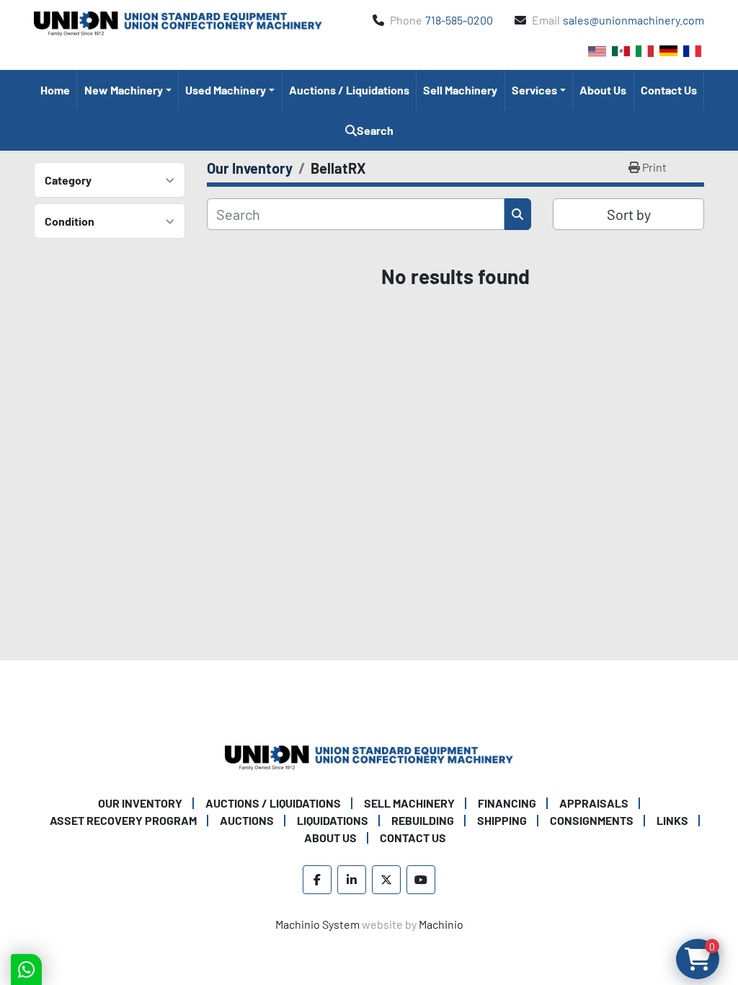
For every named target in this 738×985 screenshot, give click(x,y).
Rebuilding (422, 820)
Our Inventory (140, 803)
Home (55, 90)
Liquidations (332, 820)
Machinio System (317, 924)
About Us (602, 90)
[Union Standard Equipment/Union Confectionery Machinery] (369, 756)
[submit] (517, 214)
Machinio (441, 924)
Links (672, 820)
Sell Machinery (460, 90)
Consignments (591, 820)
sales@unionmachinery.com (633, 20)
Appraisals (593, 803)
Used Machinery (225, 90)
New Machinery (123, 90)
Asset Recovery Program (123, 820)
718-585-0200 (459, 20)
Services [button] (534, 90)
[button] (127, 90)
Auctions (247, 820)
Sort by (629, 214)
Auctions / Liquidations (349, 90)
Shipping (502, 820)
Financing (507, 803)
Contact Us (669, 90)
